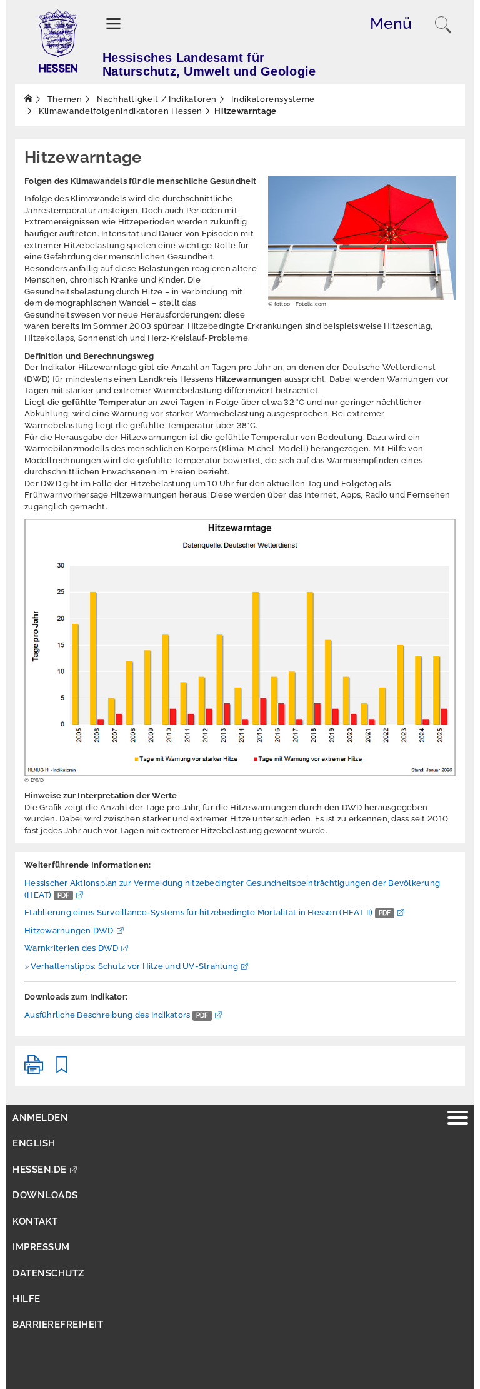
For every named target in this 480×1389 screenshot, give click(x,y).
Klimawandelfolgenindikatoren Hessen (119, 111)
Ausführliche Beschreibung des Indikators (116, 1015)
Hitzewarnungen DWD (69, 930)
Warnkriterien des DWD (71, 948)
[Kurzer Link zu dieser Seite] (61, 1070)
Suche (443, 25)
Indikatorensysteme (272, 99)
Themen (63, 99)
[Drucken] (33, 1070)
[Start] (28, 99)
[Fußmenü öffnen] (458, 1119)
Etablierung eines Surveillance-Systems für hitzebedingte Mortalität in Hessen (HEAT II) (207, 912)
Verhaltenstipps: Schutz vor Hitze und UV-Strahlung (134, 966)
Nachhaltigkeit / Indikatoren (155, 99)
